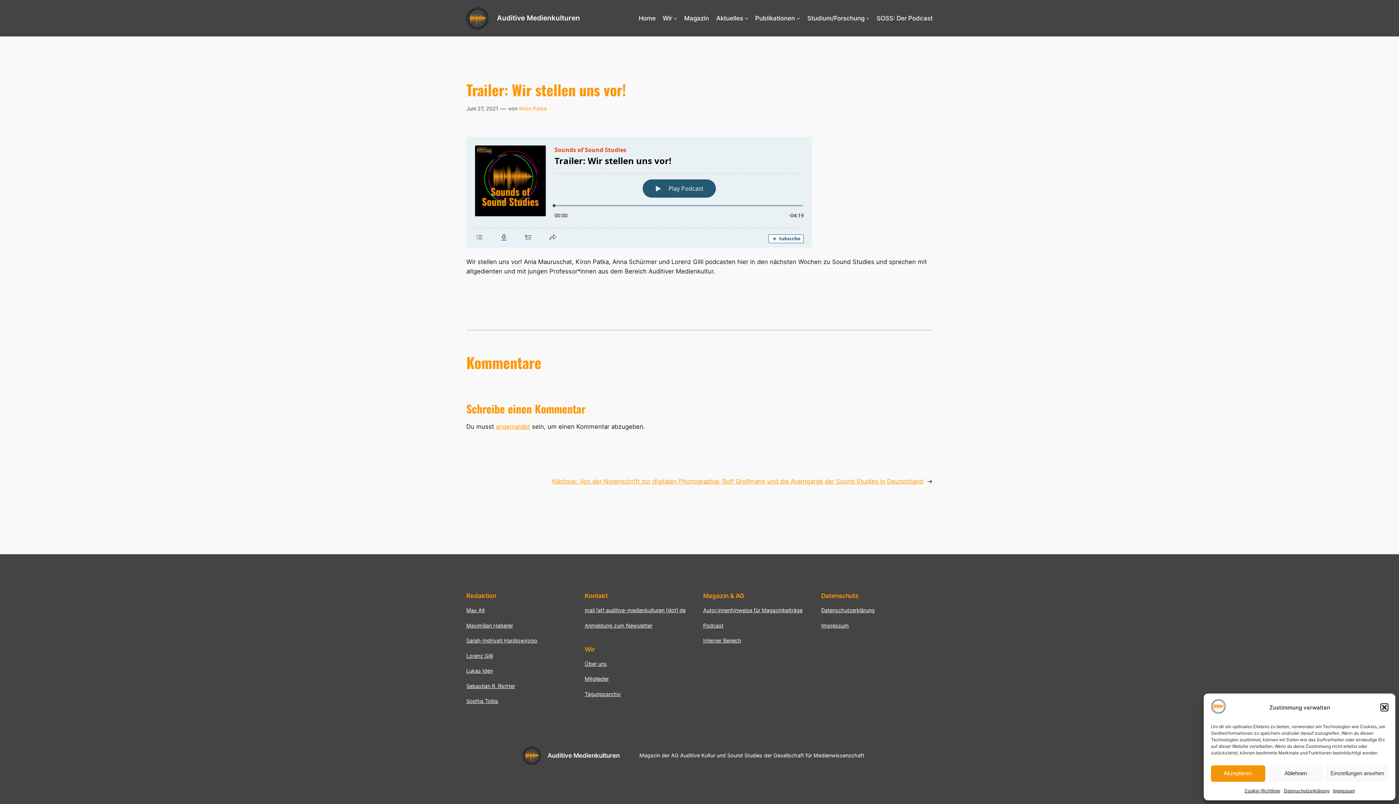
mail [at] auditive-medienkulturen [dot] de (635, 610)
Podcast (713, 625)
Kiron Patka (533, 108)
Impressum (1344, 790)
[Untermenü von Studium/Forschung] (868, 18)
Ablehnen (1296, 773)
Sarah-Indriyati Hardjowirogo (501, 640)
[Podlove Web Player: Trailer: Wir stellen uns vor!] (699, 192)
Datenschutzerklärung (1306, 790)
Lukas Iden (479, 671)
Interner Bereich (722, 640)
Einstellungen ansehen (1357, 773)
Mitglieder (597, 679)
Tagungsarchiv (603, 694)
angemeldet (513, 426)
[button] (1384, 707)
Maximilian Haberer (489, 625)
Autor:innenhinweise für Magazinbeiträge (753, 610)
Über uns (596, 664)
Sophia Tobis (482, 701)
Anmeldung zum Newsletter (619, 625)
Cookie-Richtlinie (1262, 790)
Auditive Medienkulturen (538, 17)
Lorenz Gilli (479, 656)
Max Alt (475, 610)
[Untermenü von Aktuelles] (746, 18)
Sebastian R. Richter (490, 686)
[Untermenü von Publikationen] (798, 18)
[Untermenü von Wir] (675, 18)
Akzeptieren (1238, 773)
